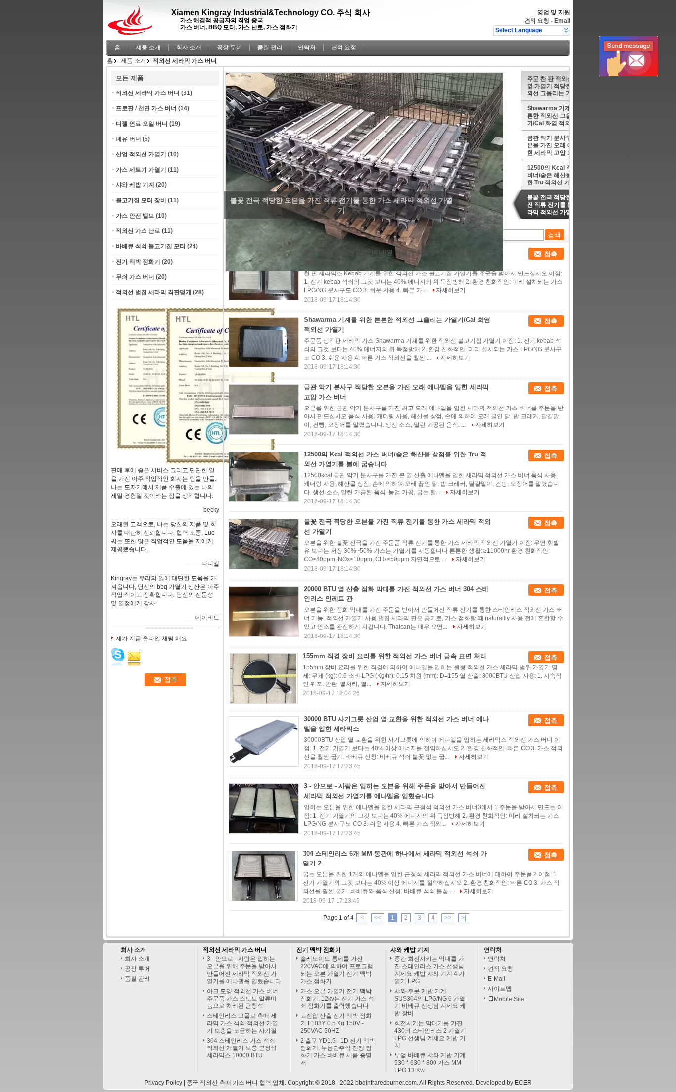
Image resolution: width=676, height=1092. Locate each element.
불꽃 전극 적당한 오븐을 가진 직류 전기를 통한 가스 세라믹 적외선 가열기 (563, 205)
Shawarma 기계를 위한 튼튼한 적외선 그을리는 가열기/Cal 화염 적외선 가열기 (562, 116)
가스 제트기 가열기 (141, 169)
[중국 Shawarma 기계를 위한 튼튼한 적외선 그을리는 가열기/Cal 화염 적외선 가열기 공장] (264, 342)
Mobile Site (509, 999)
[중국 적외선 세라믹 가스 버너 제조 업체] (133, 17)
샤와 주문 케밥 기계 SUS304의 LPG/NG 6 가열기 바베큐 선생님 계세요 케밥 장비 (430, 1002)
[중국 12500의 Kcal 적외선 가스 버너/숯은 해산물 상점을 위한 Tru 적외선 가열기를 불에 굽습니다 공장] (264, 477)
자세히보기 (451, 290)
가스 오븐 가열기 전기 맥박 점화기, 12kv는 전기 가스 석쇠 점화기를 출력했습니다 (337, 998)
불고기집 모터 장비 (141, 200)
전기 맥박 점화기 (138, 261)
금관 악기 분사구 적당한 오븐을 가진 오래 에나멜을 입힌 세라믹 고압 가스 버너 (562, 145)
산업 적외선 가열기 (141, 154)
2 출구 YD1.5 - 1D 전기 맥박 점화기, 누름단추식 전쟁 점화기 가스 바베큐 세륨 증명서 (337, 1051)
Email (562, 20)
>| (463, 917)
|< (361, 917)
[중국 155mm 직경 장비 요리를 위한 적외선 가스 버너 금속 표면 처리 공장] (263, 678)
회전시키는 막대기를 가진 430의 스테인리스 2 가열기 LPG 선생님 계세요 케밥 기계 (430, 1034)
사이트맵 (500, 988)
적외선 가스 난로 (138, 231)
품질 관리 (270, 47)
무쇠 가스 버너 (135, 276)
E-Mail (496, 978)
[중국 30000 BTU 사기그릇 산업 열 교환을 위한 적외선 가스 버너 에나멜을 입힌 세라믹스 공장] (264, 741)
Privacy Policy (163, 1082)
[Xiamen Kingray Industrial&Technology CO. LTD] (566, 30)
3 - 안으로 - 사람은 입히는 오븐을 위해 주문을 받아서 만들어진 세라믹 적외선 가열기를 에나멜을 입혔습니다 (244, 970)
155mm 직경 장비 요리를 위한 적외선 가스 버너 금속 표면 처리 (394, 656)
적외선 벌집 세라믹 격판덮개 (154, 292)
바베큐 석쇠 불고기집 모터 (151, 246)
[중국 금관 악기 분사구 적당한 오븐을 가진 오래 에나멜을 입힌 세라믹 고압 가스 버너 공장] (264, 409)
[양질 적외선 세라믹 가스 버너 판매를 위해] (220, 462)
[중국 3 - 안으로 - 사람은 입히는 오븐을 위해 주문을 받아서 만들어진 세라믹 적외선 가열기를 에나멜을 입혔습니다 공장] (264, 808)
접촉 (550, 254)
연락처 (307, 47)
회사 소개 (188, 47)
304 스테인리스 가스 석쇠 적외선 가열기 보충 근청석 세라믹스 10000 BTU (242, 1048)
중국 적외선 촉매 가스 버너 (222, 1082)
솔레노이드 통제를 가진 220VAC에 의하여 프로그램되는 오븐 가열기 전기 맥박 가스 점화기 (336, 970)
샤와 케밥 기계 (135, 185)
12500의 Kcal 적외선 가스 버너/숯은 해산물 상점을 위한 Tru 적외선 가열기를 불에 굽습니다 (564, 175)
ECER (523, 1082)
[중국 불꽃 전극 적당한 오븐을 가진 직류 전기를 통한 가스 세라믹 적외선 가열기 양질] (364, 171)
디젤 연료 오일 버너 (142, 123)
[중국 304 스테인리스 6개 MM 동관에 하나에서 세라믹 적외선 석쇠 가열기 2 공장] (263, 876)
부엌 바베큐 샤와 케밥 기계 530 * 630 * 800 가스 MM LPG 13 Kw (430, 1063)
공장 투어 (229, 47)
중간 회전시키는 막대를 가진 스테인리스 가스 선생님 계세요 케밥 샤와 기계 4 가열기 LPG (429, 970)
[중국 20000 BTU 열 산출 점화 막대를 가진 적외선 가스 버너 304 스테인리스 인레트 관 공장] (264, 611)
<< (377, 917)
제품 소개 (148, 47)
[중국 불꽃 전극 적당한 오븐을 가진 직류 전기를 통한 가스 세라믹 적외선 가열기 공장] (264, 544)
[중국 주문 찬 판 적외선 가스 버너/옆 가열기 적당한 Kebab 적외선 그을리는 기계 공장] (264, 275)
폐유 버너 (128, 139)
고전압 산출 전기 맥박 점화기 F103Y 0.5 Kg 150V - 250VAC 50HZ (336, 1023)
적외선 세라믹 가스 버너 (148, 93)
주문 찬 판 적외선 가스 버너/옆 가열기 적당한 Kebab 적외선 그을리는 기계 (564, 86)
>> (447, 917)
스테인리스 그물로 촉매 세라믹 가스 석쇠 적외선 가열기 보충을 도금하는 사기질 (242, 1023)
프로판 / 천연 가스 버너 (146, 108)
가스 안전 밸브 (135, 215)
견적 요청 (536, 20)
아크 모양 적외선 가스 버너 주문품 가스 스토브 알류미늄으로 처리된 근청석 (242, 998)
